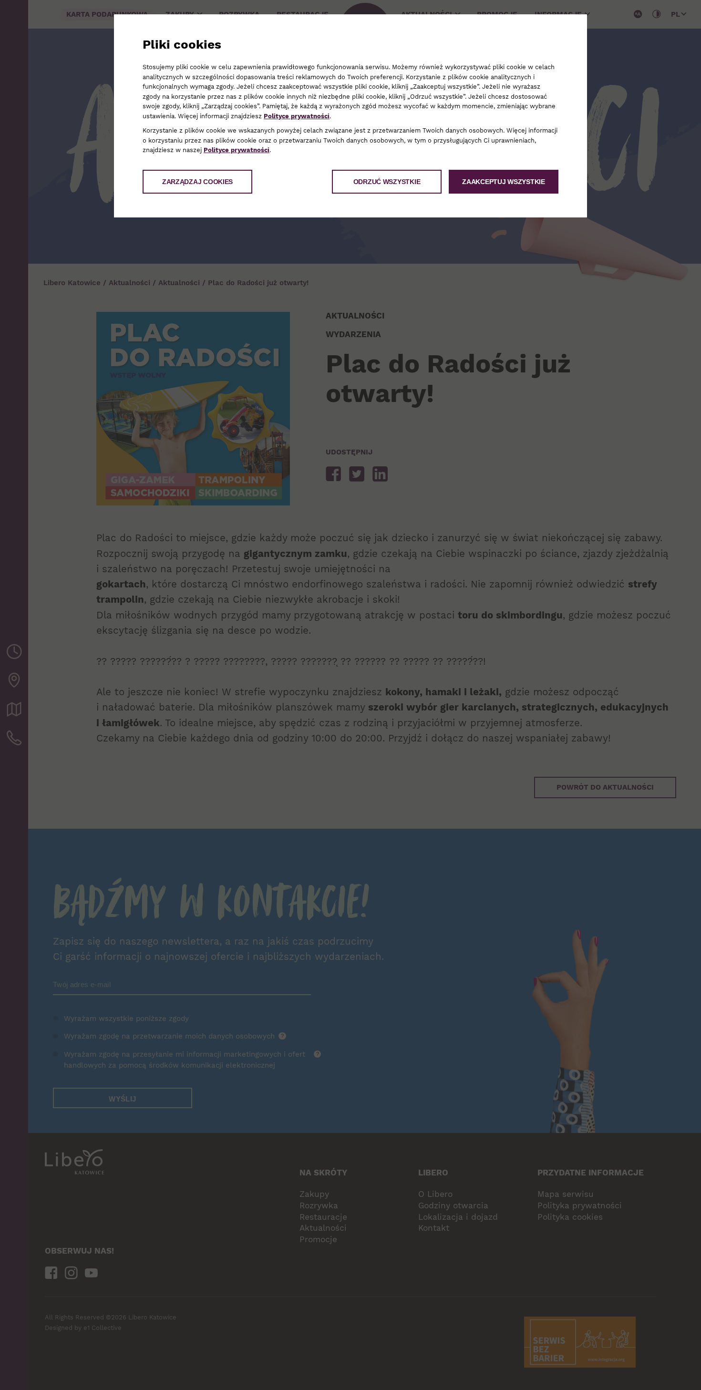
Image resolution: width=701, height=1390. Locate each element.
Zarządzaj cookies (197, 181)
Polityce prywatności (297, 116)
